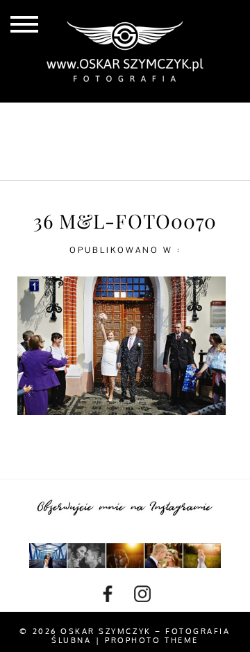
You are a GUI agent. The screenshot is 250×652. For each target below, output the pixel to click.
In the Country (132, 163)
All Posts (71, 118)
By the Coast (166, 118)
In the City (132, 141)
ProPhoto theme (151, 640)
